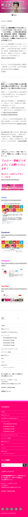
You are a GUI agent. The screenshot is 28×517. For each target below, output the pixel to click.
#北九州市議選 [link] (22, 141)
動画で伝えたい (5, 355)
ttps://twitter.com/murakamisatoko (11, 200)
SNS (2, 358)
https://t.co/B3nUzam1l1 (8, 58)
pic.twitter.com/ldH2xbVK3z (9, 114)
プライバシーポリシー (9, 367)
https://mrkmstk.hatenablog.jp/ (10, 179)
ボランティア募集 (6, 352)
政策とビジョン (5, 329)
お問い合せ (4, 365)
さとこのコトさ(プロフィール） (9, 348)
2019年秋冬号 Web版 (8, 345)
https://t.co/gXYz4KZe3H (10, 112)
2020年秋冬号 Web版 (8, 340)
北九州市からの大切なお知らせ (9, 332)
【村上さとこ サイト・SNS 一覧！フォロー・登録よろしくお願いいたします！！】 (14, 154)
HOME (3, 325)
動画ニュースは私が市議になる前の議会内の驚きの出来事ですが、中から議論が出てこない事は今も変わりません (14, 86)
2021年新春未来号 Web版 (10, 337)
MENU (15, 15)
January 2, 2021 (21, 123)
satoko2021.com (5, 513)
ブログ (3, 362)
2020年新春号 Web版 (8, 342)
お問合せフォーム (6, 391)
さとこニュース (5, 335)
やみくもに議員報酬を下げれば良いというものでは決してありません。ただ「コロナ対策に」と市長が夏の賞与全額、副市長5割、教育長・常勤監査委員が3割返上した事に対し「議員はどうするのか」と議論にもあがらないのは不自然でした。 (14, 34)
